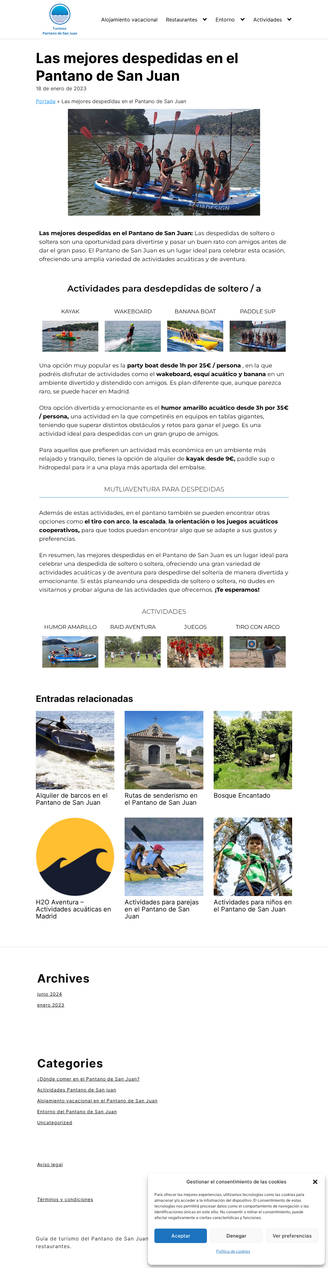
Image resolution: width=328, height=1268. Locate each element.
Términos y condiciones (65, 1199)
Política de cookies (233, 1251)
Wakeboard (133, 311)
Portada (45, 101)
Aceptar (180, 1236)
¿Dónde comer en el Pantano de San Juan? (88, 1079)
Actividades (267, 19)
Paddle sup (257, 311)
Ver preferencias (292, 1236)
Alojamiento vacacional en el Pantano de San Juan (97, 1100)
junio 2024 (49, 994)
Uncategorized (54, 1122)
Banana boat (195, 311)
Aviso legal (50, 1164)
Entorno (225, 19)
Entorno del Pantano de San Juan (77, 1111)
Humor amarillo (70, 627)
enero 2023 (50, 1005)
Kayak (70, 311)
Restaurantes (181, 19)
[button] (315, 1182)
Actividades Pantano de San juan (76, 1089)
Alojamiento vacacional (129, 19)
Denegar (236, 1236)
